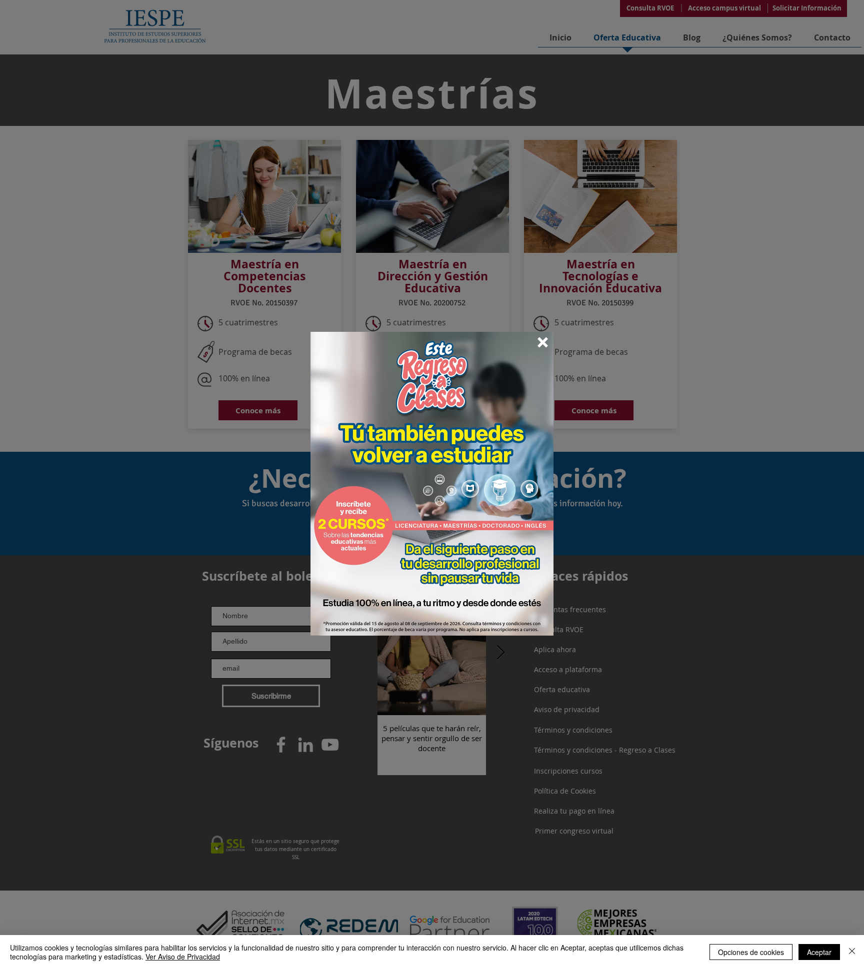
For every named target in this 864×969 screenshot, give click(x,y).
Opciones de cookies (751, 952)
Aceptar (819, 952)
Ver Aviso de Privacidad (183, 957)
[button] (543, 342)
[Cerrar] (852, 952)
